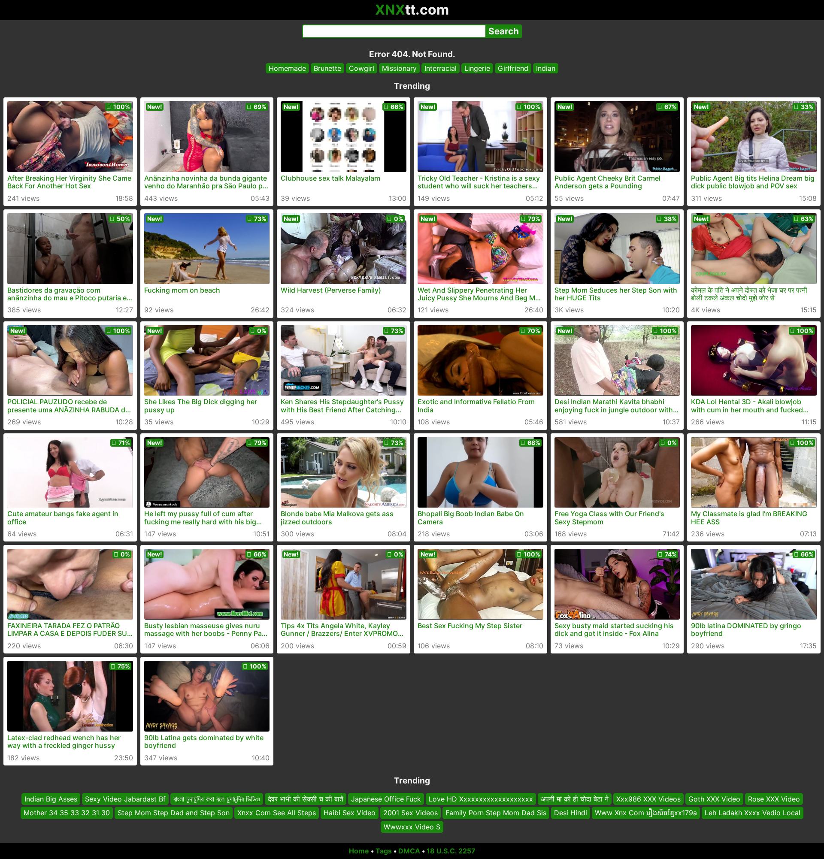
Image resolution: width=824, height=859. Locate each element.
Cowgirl (361, 68)
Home (359, 851)
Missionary (399, 68)
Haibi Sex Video (350, 812)
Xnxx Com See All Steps (276, 812)
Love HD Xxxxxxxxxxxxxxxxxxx (481, 799)
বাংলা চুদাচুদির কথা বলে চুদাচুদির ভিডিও (216, 799)
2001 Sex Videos (410, 812)
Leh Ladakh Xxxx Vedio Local (752, 812)
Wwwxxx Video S (412, 827)
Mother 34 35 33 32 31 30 (67, 812)
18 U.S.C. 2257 (451, 851)
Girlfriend (513, 68)
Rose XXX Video (774, 799)
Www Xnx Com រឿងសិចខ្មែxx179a (646, 812)
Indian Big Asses (50, 799)
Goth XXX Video (714, 799)
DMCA (409, 851)
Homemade (287, 68)
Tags (384, 851)
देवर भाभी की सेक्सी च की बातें (305, 799)
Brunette (327, 68)
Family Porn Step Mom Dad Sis (495, 812)
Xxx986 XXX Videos (648, 799)
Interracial (440, 68)
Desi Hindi (570, 812)
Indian (545, 68)
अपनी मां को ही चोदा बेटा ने (575, 799)
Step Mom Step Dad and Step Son (174, 812)
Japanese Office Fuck (386, 799)
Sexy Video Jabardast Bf (125, 799)
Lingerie (477, 68)
